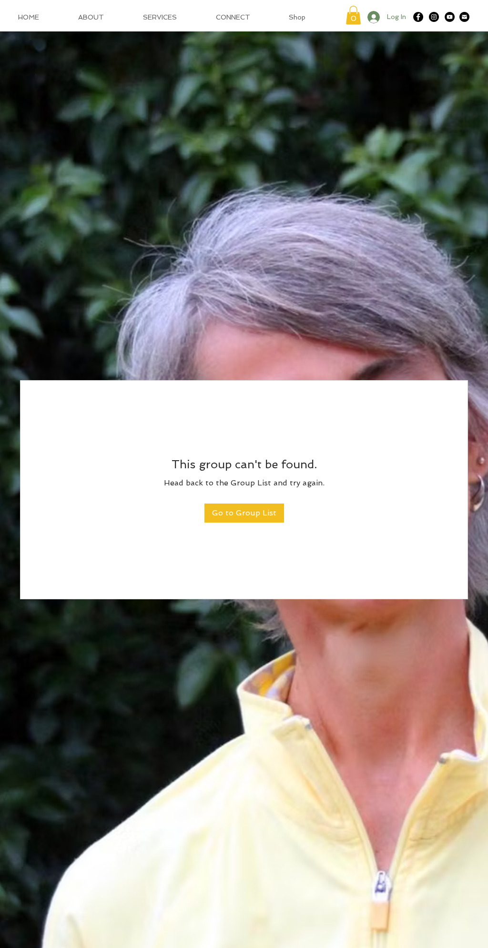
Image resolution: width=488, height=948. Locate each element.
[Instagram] (434, 17)
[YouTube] (450, 17)
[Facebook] (418, 17)
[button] (353, 15)
